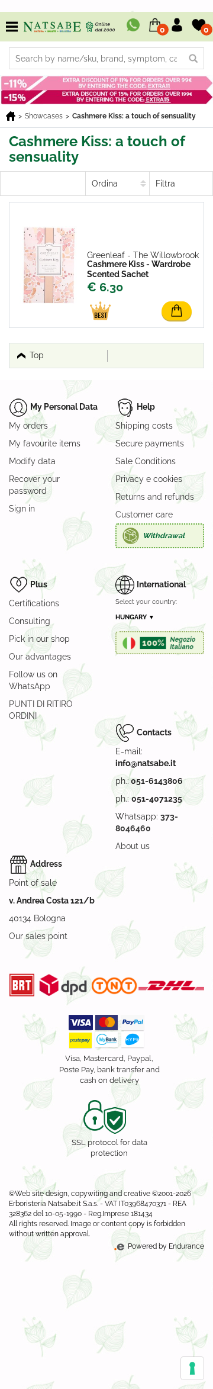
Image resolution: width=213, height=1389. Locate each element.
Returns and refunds (154, 496)
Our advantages (40, 656)
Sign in (22, 508)
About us (132, 846)
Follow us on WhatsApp (33, 680)
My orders (28, 425)
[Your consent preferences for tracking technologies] (192, 1368)
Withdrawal (164, 535)
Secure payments (149, 443)
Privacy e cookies (148, 479)
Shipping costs (144, 425)
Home (10, 116)
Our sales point (38, 936)
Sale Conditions (145, 461)
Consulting (29, 621)
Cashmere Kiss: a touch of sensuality (134, 116)
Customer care (144, 514)
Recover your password (34, 485)
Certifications (34, 603)
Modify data (32, 461)
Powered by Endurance (165, 1246)
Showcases (44, 116)
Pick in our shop (39, 639)
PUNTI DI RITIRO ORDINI (41, 710)
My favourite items (44, 443)
